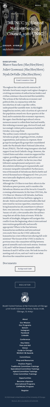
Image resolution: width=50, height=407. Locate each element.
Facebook (25, 333)
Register (25, 390)
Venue (25, 348)
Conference (25, 339)
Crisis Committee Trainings (25, 374)
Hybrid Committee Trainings (25, 371)
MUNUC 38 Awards (25, 353)
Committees (25, 357)
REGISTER (25, 285)
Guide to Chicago (25, 350)
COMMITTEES (18, 14)
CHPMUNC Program (25, 386)
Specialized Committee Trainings (25, 369)
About (25, 319)
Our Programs (25, 325)
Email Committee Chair (25, 80)
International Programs (25, 384)
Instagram (25, 330)
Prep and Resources (25, 360)
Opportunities (25, 378)
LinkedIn (25, 335)
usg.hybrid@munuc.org (13, 49)
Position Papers (25, 364)
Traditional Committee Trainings (25, 366)
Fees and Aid (25, 345)
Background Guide (25, 269)
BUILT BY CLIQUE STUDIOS (25, 401)
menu (38, 5)
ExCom (25, 328)
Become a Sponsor (25, 381)
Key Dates (25, 343)
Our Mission (25, 323)
